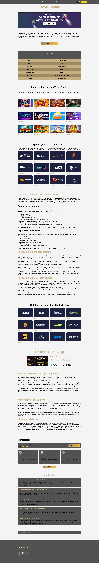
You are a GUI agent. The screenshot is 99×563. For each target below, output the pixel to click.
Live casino (40, 95)
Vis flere (49, 466)
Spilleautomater (72, 95)
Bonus (37, 1)
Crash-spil (56, 95)
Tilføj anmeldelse (74, 445)
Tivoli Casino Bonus (30, 257)
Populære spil (24, 95)
